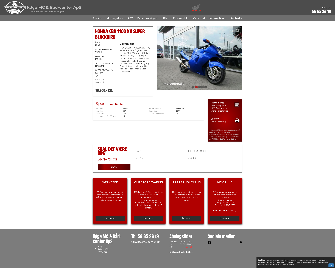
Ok (331, 265)
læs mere (110, 218)
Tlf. (145, 236)
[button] (163, 58)
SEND (114, 167)
